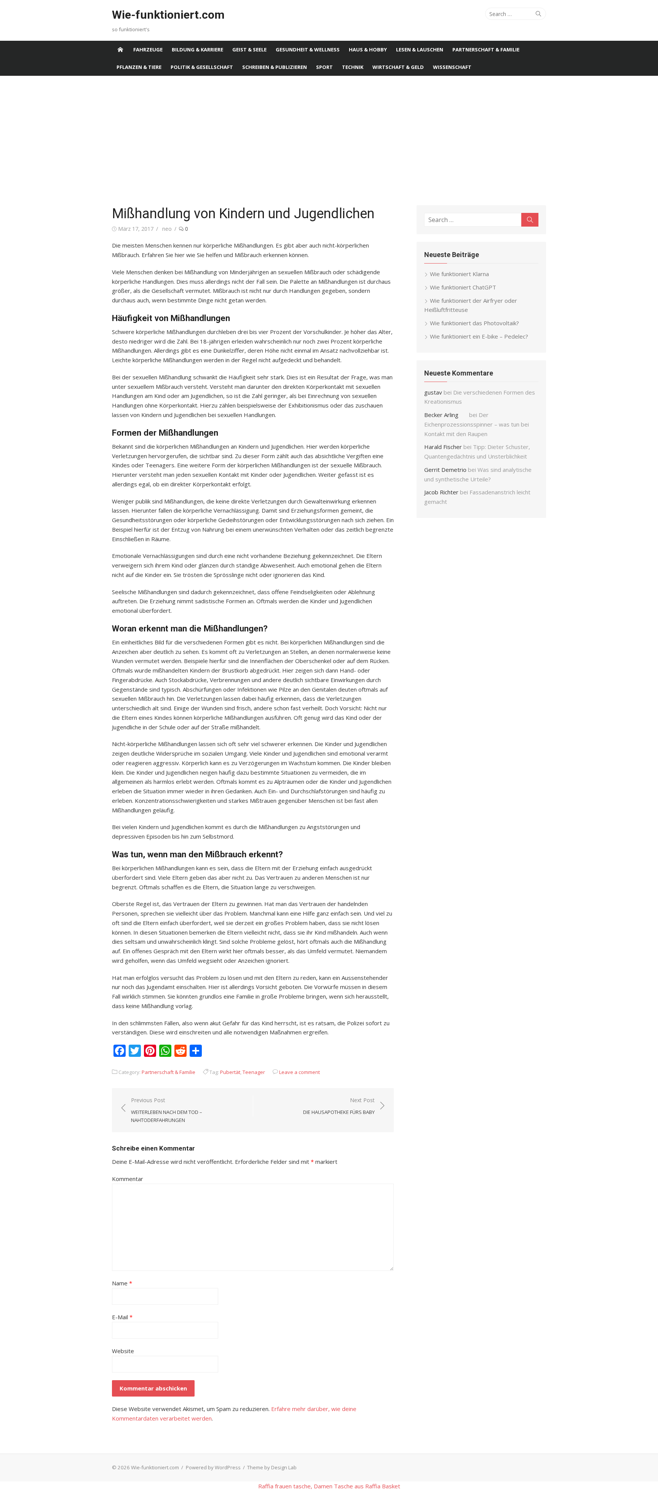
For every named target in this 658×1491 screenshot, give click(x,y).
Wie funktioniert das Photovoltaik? (474, 323)
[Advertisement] (329, 140)
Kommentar (127, 1179)
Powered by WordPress (213, 1467)
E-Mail (122, 1317)
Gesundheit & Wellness (308, 49)
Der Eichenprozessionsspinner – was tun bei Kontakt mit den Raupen (476, 424)
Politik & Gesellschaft (202, 67)
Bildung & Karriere (197, 49)
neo (167, 228)
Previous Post (166, 1110)
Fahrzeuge (148, 49)
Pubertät (230, 1072)
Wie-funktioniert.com (168, 14)
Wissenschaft (452, 67)
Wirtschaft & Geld (398, 67)
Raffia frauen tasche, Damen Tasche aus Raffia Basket (329, 1486)
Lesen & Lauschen (419, 49)
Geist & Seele (249, 49)
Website (123, 1351)
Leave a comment (299, 1072)
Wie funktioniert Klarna (459, 274)
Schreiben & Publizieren (274, 67)
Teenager (254, 1072)
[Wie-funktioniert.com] (120, 49)
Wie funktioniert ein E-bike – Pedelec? (479, 336)
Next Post (339, 1105)
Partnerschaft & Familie (485, 49)
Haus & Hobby (368, 49)
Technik (352, 67)
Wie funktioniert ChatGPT (463, 287)
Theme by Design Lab (272, 1467)
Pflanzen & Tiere (139, 67)
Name (122, 1283)
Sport (324, 67)
